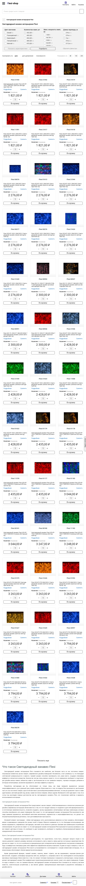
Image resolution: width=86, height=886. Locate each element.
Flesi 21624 (71, 229)
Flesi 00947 (71, 279)
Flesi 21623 (43, 379)
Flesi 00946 (43, 329)
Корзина (81, 5)
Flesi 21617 (43, 129)
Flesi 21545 (15, 379)
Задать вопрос (85, 443)
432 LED (30, 33)
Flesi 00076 (15, 179)
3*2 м (68, 41)
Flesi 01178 (71, 429)
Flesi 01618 (71, 129)
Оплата (27, 876)
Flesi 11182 (71, 528)
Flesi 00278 (15, 728)
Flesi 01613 (43, 179)
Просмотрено (66, 882)
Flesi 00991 (15, 329)
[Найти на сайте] (82, 11)
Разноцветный (12, 35)
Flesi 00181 (15, 528)
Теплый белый (12, 41)
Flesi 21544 (71, 179)
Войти (73, 5)
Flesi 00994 (43, 279)
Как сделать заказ (16, 882)
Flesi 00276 (43, 229)
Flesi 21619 (71, 80)
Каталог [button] (13, 876)
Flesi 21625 (43, 628)
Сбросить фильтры (70, 48)
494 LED (30, 38)
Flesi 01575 (15, 578)
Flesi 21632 (43, 678)
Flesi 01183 (71, 478)
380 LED (30, 41)
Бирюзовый (11, 38)
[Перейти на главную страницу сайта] (16, 3)
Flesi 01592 (71, 578)
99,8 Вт (49, 45)
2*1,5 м (69, 43)
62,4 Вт (49, 43)
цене (16, 56)
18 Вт (48, 35)
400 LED (30, 35)
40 (70, 56)
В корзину (15, 103)
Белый (10, 33)
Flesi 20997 (71, 628)
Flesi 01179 (43, 429)
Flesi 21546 (71, 329)
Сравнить (43, 882)
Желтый (10, 43)
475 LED (30, 43)
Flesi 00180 (43, 528)
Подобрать (43, 48)
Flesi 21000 (15, 678)
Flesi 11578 (15, 478)
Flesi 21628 (71, 678)
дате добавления (27, 56)
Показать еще (43, 761)
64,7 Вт (49, 37)
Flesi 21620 (15, 279)
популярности (40, 56)
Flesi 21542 (43, 80)
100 (76, 56)
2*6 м (68, 33)
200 (82, 56)
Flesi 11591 (15, 129)
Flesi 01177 (43, 478)
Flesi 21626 (43, 578)
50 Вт (49, 40)
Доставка (43, 876)
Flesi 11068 (71, 379)
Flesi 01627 (15, 628)
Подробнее (7, 89)
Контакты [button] (66, 5)
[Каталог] (3, 3)
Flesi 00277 (15, 229)
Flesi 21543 (15, 80)
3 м (67, 38)
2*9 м (68, 35)
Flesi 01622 (15, 429)
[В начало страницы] (75, 882)
